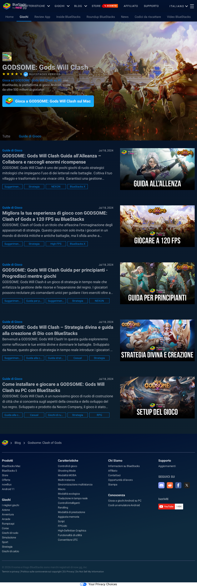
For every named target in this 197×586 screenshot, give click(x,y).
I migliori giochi (10, 505)
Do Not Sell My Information (90, 571)
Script (61, 521)
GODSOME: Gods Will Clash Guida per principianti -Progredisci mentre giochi (55, 273)
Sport (5, 542)
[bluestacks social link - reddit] (170, 485)
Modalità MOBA (67, 475)
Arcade (6, 519)
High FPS (55, 243)
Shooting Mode (66, 470)
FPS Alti (62, 525)
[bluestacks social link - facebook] (178, 485)
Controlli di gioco (67, 466)
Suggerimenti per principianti (56, 300)
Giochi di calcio (10, 551)
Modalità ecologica (69, 493)
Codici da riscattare (148, 17)
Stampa (112, 484)
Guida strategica (56, 358)
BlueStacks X (77, 186)
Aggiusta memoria (68, 516)
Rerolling (63, 507)
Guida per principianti (34, 300)
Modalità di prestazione (71, 512)
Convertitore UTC (68, 539)
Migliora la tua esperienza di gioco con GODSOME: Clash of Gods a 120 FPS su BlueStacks (54, 216)
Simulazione (9, 537)
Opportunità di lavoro (120, 479)
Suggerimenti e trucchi (12, 186)
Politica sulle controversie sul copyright (41, 571)
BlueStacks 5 (9, 470)
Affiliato (131, 5)
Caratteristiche (32, 5)
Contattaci (114, 475)
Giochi (60, 5)
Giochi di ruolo (56, 415)
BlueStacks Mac (11, 466)
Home (9, 17)
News (125, 17)
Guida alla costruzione (34, 358)
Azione (6, 509)
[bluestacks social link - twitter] (187, 485)
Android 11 (8, 489)
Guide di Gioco (30, 136)
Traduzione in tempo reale (73, 498)
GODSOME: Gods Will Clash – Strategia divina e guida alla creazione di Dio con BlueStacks (57, 330)
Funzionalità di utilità (70, 535)
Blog (78, 5)
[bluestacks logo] (10, 6)
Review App (42, 17)
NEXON (55, 186)
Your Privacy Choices (102, 584)
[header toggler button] (192, 6)
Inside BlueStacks (68, 17)
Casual (77, 358)
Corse (5, 528)
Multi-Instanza (66, 479)
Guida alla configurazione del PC (12, 415)
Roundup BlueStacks (101, 17)
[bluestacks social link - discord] (161, 485)
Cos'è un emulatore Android (124, 505)
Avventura (8, 514)
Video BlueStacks (179, 17)
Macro (61, 489)
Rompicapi (8, 523)
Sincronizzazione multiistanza (75, 484)
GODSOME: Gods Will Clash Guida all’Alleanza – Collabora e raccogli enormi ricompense (51, 159)
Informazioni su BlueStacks (124, 466)
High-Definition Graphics (72, 530)
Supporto (151, 5)
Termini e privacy (10, 571)
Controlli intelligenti (69, 502)
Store (104, 5)
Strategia (34, 186)
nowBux (7, 484)
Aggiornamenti (166, 466)
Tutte (6, 136)
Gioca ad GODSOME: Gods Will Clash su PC (32, 80)
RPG (99, 415)
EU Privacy (68, 571)
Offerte (6, 479)
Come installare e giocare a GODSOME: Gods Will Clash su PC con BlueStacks (53, 387)
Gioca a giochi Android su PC (124, 500)
